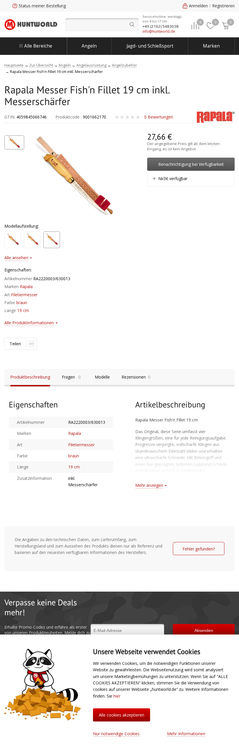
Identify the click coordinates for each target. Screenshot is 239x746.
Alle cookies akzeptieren (121, 715)
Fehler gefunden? (198, 549)
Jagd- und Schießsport (149, 46)
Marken (211, 46)
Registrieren (223, 5)
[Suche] (102, 24)
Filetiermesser (24, 294)
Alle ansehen (16, 257)
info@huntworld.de (159, 31)
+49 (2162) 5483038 (161, 26)
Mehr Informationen (186, 733)
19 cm (23, 310)
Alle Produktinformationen (29, 322)
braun (21, 302)
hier (116, 696)
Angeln (89, 46)
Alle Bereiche (38, 46)
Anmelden (198, 5)
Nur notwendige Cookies (116, 733)
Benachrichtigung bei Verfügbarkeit (191, 164)
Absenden (203, 630)
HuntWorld (30, 24)
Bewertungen (158, 117)
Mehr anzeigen (149, 485)
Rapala (26, 286)
